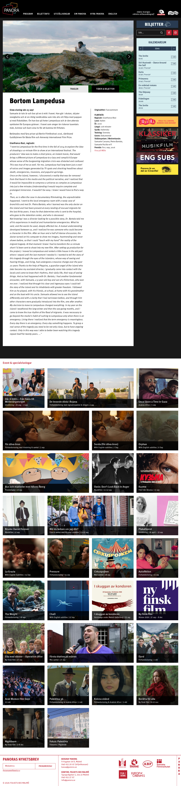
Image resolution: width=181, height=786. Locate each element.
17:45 (141, 81)
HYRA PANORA (97, 13)
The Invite (143, 56)
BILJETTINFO (43, 13)
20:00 (141, 101)
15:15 (141, 59)
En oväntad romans (147, 85)
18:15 (141, 88)
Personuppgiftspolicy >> (11, 770)
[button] (7, 56)
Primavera (143, 78)
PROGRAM (28, 13)
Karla (141, 72)
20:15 (141, 108)
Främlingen (144, 98)
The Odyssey (144, 92)
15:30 (141, 68)
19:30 (141, 95)
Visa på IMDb (100, 151)
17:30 (141, 75)
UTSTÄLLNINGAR (62, 13)
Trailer (74, 89)
